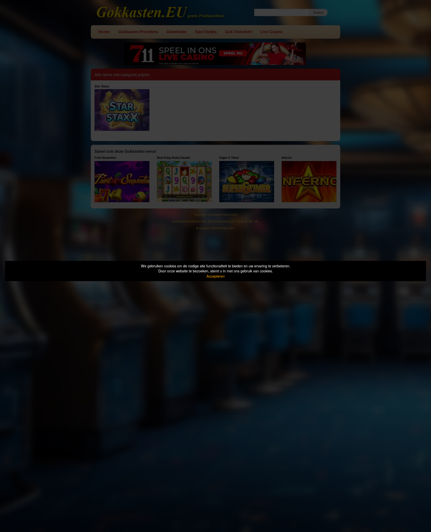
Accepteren (216, 276)
